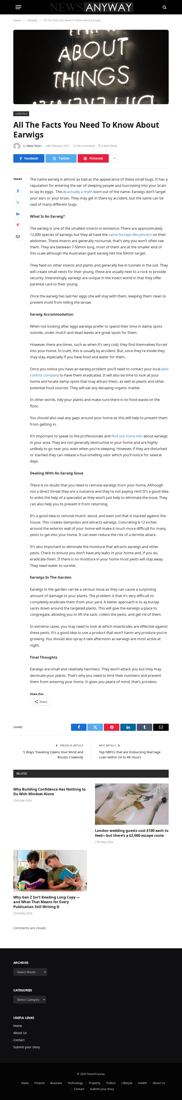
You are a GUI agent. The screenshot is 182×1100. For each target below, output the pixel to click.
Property (95, 1083)
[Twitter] (17, 202)
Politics (111, 1083)
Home (17, 1026)
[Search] (164, 7)
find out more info (126, 435)
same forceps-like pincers (130, 234)
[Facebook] (17, 191)
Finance (39, 1083)
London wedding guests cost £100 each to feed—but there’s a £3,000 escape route (131, 833)
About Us (20, 1033)
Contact (19, 1040)
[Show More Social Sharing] (114, 158)
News (25, 1083)
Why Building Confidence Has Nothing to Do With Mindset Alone (49, 792)
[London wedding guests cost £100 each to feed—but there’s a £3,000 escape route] (132, 804)
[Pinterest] (17, 225)
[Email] (17, 236)
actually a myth (80, 191)
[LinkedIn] (17, 213)
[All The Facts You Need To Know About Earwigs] (91, 67)
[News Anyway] (91, 7)
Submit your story (26, 1047)
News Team (34, 146)
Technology (75, 1083)
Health (142, 1083)
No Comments (86, 146)
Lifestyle (21, 113)
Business (56, 1083)
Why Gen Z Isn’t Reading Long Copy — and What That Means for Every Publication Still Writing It (46, 902)
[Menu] (18, 7)
